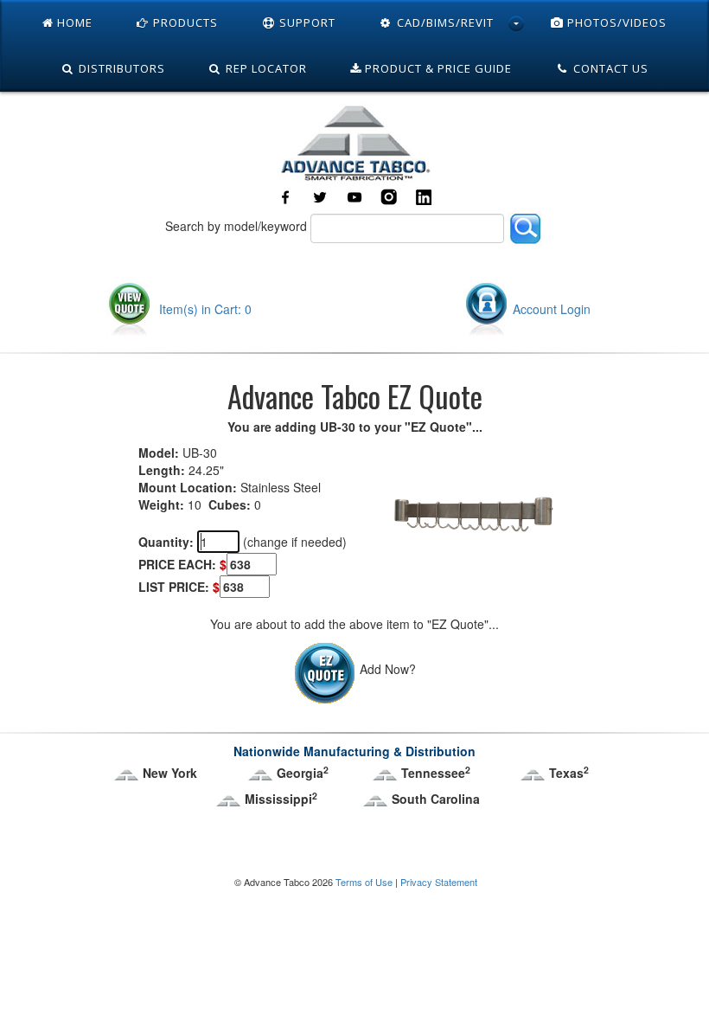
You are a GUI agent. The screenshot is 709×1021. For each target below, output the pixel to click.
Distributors (120, 68)
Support (305, 22)
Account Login (552, 309)
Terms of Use (364, 882)
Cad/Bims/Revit (443, 22)
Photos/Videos (615, 22)
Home (73, 22)
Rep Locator (264, 68)
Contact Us (609, 68)
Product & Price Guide (436, 68)
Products (184, 22)
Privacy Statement (438, 882)
